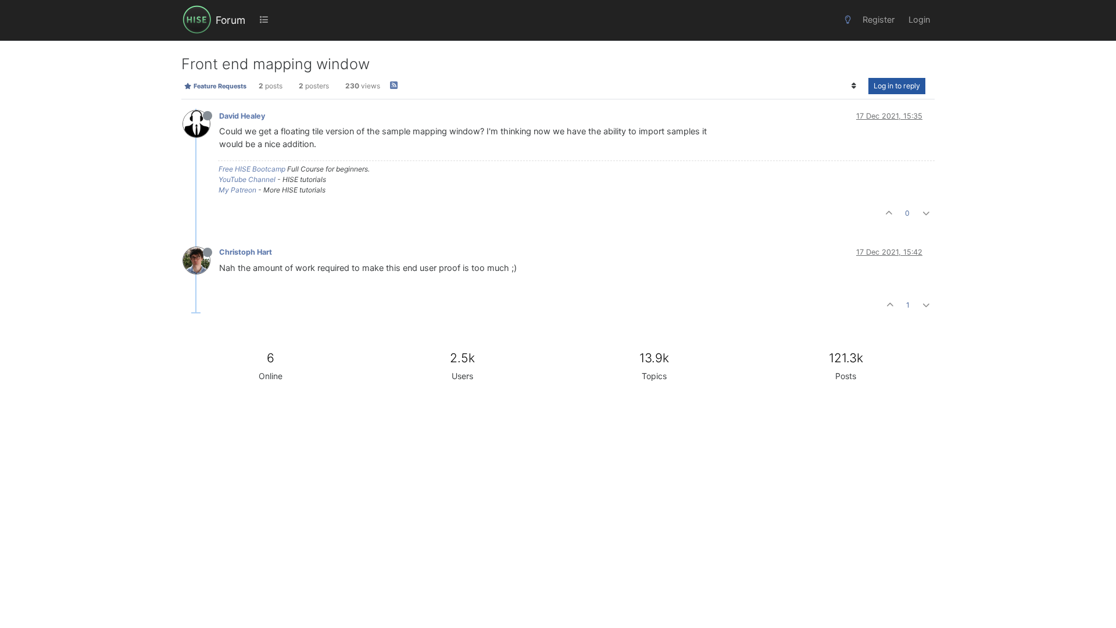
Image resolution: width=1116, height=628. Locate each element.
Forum (230, 20)
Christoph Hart (245, 252)
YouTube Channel (247, 179)
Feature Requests (219, 86)
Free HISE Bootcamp (252, 169)
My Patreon (237, 189)
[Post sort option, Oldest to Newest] (854, 86)
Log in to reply (897, 85)
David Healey (242, 116)
